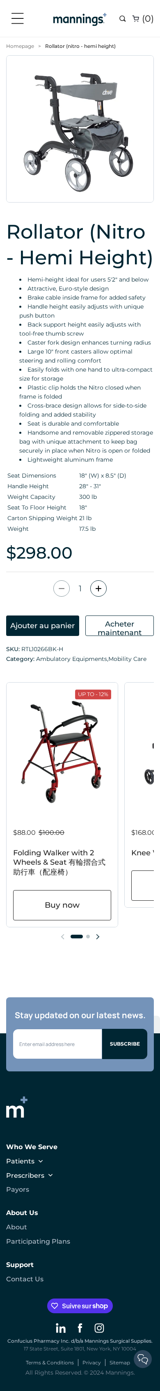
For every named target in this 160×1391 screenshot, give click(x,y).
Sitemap (120, 1362)
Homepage (20, 46)
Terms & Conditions (50, 1362)
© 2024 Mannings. (109, 1372)
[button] (20, 18)
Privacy (91, 1362)
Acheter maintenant (120, 628)
